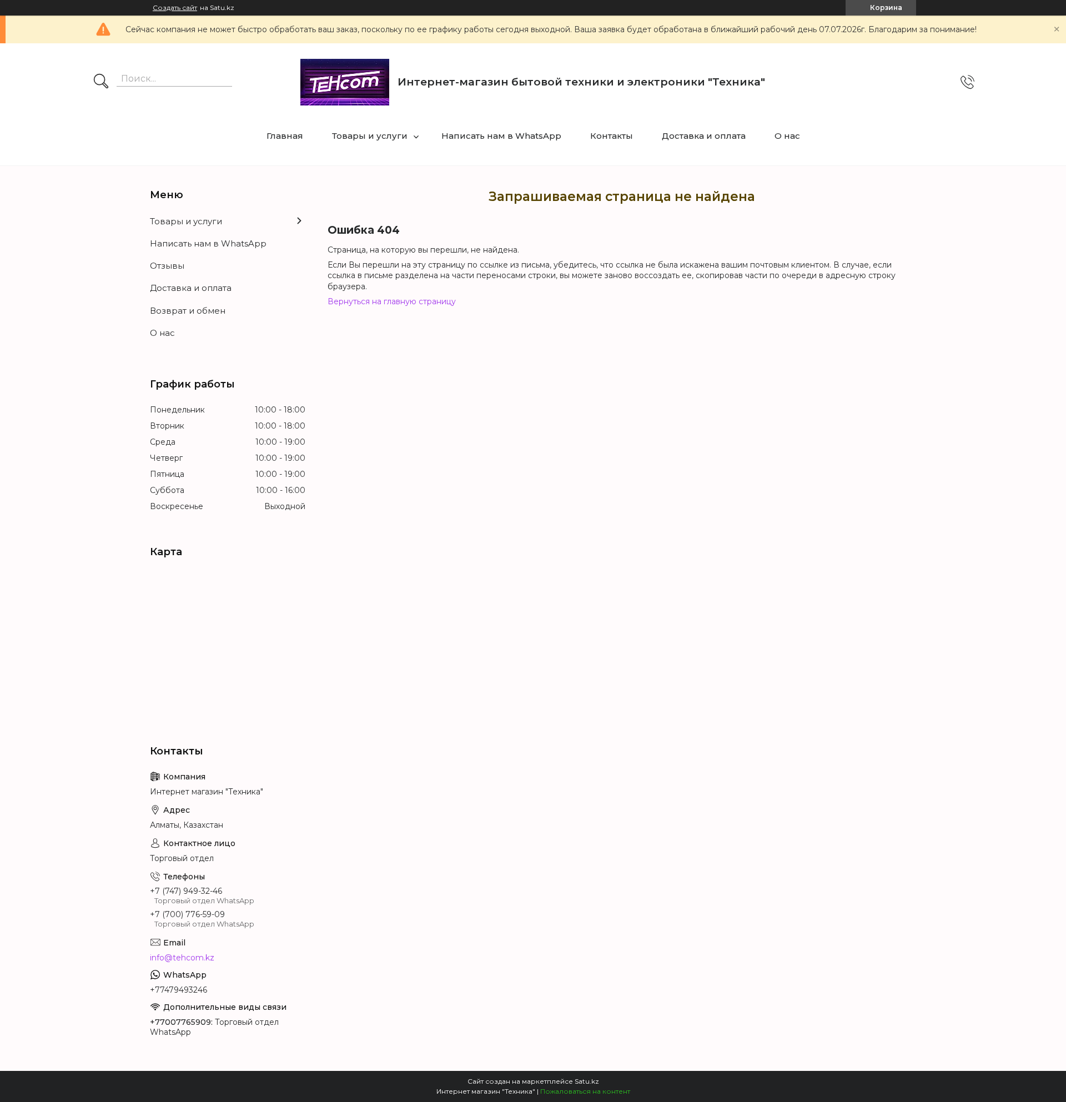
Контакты (611, 135)
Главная (284, 135)
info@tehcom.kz (182, 958)
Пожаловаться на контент (585, 1091)
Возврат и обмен (187, 310)
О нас (787, 135)
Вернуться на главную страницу (392, 301)
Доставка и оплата (704, 135)
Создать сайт (175, 8)
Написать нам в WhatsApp (501, 135)
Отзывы (167, 265)
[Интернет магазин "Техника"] (344, 82)
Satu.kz (587, 1081)
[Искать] (101, 82)
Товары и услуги (370, 135)
